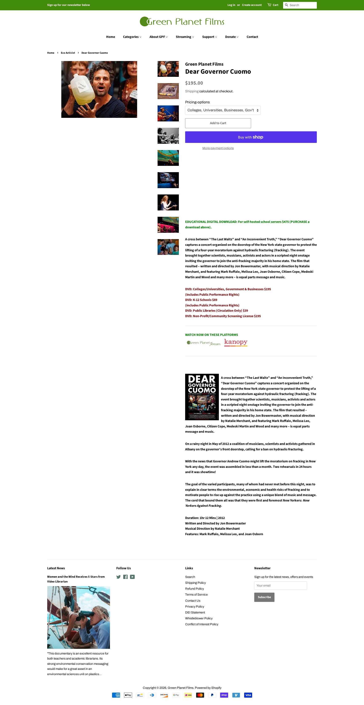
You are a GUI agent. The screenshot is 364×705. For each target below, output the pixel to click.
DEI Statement (195, 612)
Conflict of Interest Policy (201, 624)
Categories (131, 37)
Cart (275, 5)
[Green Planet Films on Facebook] (125, 577)
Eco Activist (68, 53)
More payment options (218, 148)
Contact (252, 37)
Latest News (56, 568)
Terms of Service (196, 594)
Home (110, 37)
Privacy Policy (194, 606)
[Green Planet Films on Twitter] (118, 577)
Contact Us (192, 600)
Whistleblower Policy (199, 618)
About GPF (158, 37)
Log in (231, 5)
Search (190, 577)
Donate (230, 37)
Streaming (184, 37)
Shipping (192, 91)
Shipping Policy (195, 582)
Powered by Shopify (208, 687)
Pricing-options (197, 102)
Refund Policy (194, 588)
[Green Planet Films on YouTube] (132, 577)
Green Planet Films (180, 687)
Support (208, 37)
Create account (252, 5)
